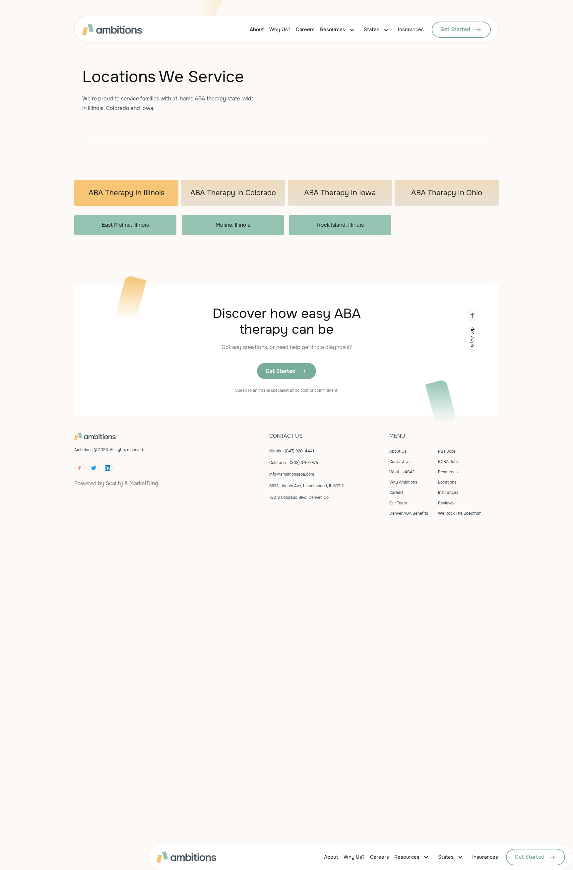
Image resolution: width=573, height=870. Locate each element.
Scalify (114, 483)
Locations (447, 482)
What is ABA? (401, 472)
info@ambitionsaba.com (291, 474)
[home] (122, 29)
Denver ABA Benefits (408, 513)
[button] (339, 29)
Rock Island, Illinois (340, 224)
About (257, 29)
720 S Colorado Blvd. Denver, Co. (299, 497)
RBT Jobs (447, 451)
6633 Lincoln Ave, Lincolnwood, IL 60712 (306, 486)
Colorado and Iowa (129, 108)
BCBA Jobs (448, 461)
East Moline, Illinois (125, 224)
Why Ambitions (403, 482)
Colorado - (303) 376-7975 (293, 462)
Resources (332, 29)
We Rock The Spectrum (459, 513)
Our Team (398, 503)
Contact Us (400, 461)
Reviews (446, 503)
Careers (305, 29)
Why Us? (279, 29)
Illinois (95, 108)
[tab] (126, 193)
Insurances (411, 29)
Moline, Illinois (233, 224)
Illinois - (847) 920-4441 (291, 451)
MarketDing (143, 483)
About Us (398, 451)
